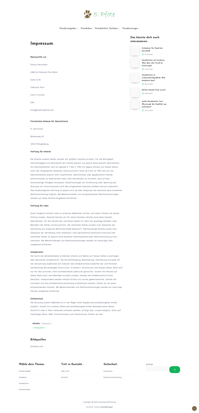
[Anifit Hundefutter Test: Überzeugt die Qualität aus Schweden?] (135, 104)
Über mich (65, 371)
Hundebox (86, 28)
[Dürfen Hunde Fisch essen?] (135, 92)
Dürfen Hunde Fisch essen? (154, 90)
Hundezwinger (130, 28)
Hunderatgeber (68, 28)
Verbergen (46, 324)
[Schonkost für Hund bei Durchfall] (135, 51)
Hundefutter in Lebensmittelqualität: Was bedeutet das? (153, 77)
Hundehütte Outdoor (106, 28)
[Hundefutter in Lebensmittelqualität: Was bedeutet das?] (135, 77)
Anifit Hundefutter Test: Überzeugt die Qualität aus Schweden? (154, 104)
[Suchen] (174, 369)
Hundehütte (24, 383)
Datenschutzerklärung (113, 377)
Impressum (108, 371)
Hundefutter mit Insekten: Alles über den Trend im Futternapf (153, 63)
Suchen (149, 364)
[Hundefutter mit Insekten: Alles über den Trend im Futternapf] (135, 63)
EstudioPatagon (107, 407)
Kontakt (64, 377)
